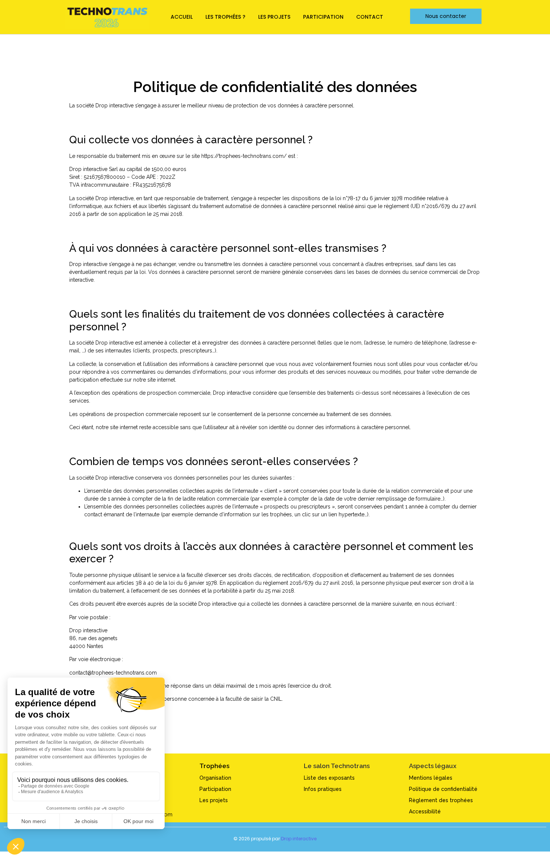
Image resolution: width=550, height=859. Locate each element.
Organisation (215, 778)
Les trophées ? (225, 17)
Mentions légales (430, 778)
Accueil (182, 17)
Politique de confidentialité (443, 789)
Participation (323, 17)
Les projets (274, 17)
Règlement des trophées (441, 800)
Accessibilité (425, 811)
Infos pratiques (323, 789)
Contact (369, 17)
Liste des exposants (329, 778)
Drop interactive (299, 838)
